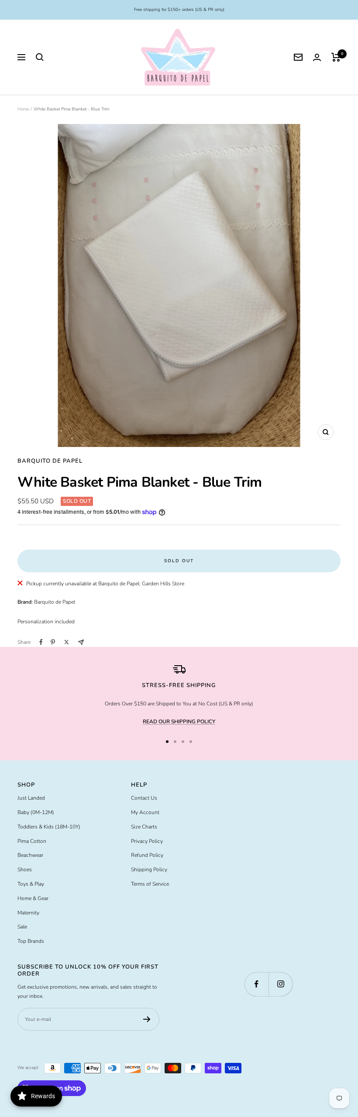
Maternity (28, 912)
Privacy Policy (147, 841)
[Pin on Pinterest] (53, 642)
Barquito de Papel (50, 461)
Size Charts (144, 826)
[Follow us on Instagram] (280, 984)
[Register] (147, 1019)
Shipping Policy (149, 869)
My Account (145, 812)
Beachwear (30, 855)
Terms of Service (150, 883)
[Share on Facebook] (41, 642)
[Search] (40, 57)
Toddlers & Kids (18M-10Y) (48, 826)
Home (23, 109)
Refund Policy (147, 855)
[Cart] (336, 57)
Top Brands (30, 941)
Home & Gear (32, 898)
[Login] (317, 57)
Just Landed (31, 797)
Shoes (24, 869)
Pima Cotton (31, 841)
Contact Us (144, 797)
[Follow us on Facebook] (256, 984)
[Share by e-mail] (81, 642)
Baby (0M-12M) (35, 812)
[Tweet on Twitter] (66, 642)
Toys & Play (30, 883)
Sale (22, 926)
